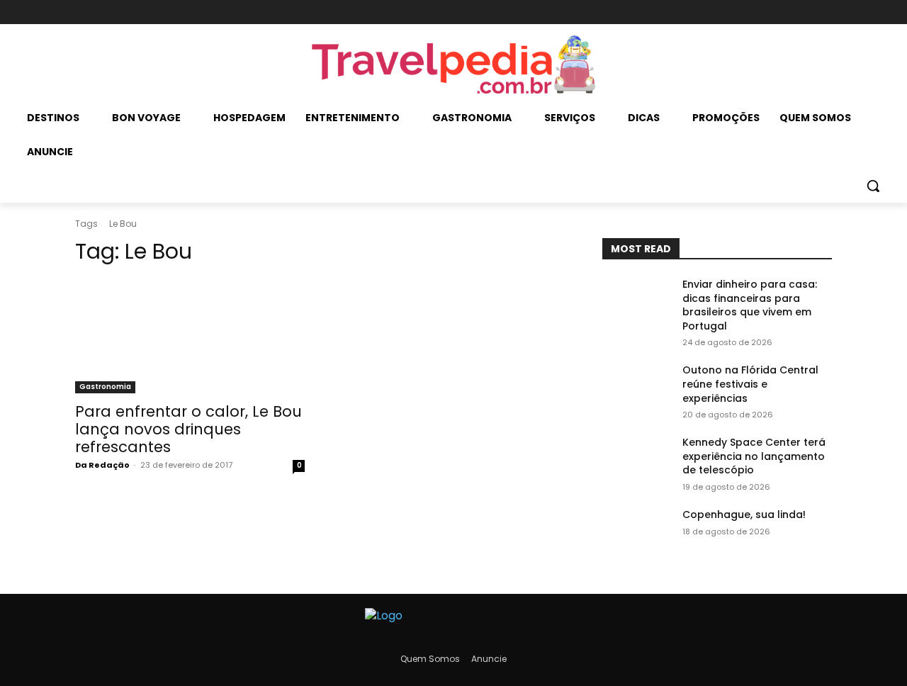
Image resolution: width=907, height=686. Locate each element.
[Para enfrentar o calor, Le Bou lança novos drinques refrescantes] (190, 336)
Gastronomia (105, 386)
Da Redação (102, 465)
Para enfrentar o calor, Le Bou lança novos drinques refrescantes (188, 429)
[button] (873, 186)
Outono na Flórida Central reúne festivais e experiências (750, 384)
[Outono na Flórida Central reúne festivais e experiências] (636, 388)
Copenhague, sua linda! (744, 514)
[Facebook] (775, 12)
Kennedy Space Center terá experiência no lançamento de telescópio (754, 456)
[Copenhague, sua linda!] (636, 532)
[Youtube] (822, 12)
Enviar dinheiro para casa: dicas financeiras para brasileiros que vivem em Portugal (749, 305)
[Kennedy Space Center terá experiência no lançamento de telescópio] (636, 460)
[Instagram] (798, 12)
